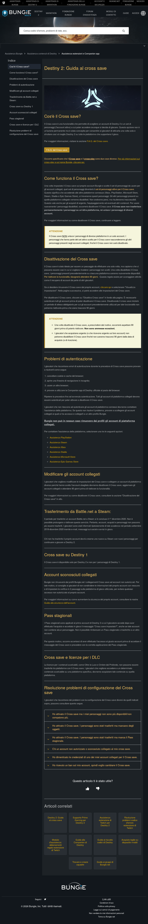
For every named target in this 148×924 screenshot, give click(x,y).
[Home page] (17, 13)
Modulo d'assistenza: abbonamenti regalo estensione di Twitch (55, 844)
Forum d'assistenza (90, 13)
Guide (126, 13)
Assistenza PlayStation (61, 437)
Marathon (51, 13)
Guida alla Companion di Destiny (80, 842)
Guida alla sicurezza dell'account (59, 602)
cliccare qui (105, 287)
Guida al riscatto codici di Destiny (105, 841)
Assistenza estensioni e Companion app (80, 53)
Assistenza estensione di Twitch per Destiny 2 (105, 821)
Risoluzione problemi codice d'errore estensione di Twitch (129, 822)
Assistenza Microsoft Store (62, 456)
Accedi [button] (135, 13)
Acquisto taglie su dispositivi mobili (130, 841)
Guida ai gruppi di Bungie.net (105, 863)
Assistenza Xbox (58, 447)
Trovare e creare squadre (80, 863)
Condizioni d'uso (106, 902)
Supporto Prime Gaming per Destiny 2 (80, 820)
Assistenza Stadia (58, 451)
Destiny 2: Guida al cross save (55, 818)
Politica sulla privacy (106, 906)
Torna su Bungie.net (106, 916)
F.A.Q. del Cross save (97, 141)
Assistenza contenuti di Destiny (42, 53)
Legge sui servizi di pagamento (107, 909)
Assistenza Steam (58, 442)
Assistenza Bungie (14, 53)
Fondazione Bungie (68, 13)
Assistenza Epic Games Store (64, 461)
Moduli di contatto (111, 13)
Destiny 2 (38, 13)
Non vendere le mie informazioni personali (106, 913)
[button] (87, 789)
